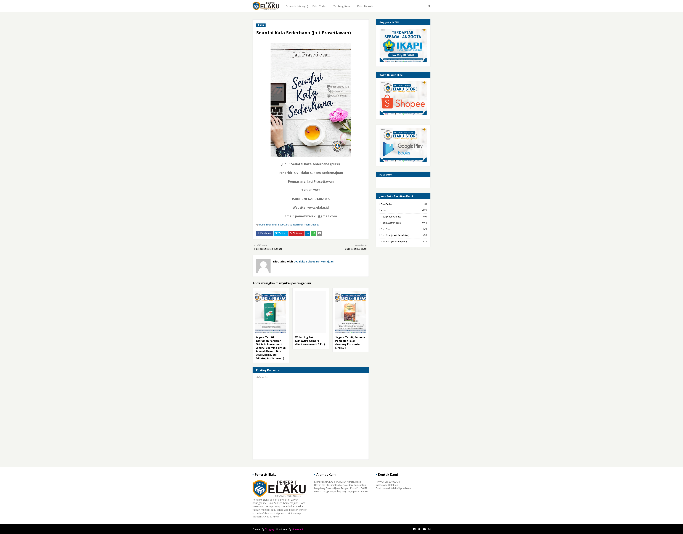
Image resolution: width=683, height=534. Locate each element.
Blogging (269, 529)
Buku (262, 224)
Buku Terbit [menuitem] (319, 6)
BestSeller (404, 204)
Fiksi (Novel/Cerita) (404, 216)
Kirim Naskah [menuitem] (365, 6)
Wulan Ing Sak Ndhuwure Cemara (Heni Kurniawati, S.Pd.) (310, 341)
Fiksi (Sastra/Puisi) (282, 224)
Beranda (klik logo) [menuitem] (297, 6)
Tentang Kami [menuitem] (341, 6)
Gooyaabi (297, 529)
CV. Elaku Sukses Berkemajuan (313, 261)
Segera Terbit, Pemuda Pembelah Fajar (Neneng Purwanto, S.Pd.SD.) (350, 342)
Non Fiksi (404, 229)
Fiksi (268, 224)
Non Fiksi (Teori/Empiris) (306, 224)
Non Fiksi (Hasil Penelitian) (404, 235)
